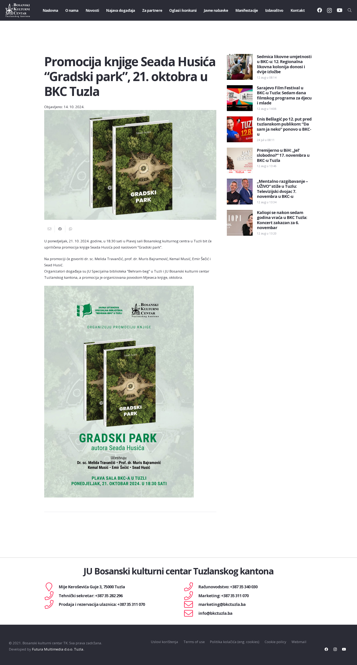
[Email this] (49, 228)
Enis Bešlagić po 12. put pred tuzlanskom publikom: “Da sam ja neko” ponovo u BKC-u (284, 126)
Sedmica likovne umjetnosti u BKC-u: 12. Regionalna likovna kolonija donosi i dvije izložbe (284, 64)
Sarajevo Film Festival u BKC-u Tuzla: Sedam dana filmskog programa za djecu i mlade (284, 95)
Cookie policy (275, 641)
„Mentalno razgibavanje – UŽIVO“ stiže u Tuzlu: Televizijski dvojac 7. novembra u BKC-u (282, 188)
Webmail (299, 641)
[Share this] (60, 228)
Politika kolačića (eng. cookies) (234, 641)
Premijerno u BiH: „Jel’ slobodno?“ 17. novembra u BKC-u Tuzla (283, 155)
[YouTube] (339, 10)
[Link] (17, 10)
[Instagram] (329, 10)
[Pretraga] (349, 10)
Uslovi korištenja (164, 641)
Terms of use (194, 641)
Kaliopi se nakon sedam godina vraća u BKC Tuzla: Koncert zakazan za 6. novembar (282, 219)
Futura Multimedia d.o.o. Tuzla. (58, 649)
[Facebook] (319, 10)
